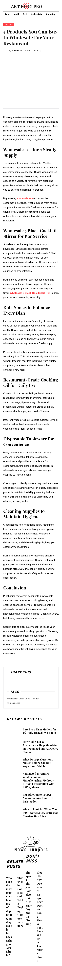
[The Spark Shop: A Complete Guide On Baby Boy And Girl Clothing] (24, 869)
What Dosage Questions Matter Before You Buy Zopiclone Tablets (38, 763)
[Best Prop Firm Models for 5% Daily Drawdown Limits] (11, 731)
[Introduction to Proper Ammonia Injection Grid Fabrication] (11, 798)
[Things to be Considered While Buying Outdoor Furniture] (17, 874)
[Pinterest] (25, 681)
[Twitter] (17, 681)
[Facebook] (10, 681)
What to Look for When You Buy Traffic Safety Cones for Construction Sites (40, 813)
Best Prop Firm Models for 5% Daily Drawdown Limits (40, 731)
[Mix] (33, 681)
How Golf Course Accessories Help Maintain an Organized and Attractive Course (40, 747)
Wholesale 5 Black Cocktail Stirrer (23, 698)
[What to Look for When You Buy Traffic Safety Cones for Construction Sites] (11, 813)
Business (8, 24)
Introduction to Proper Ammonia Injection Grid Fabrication (38, 798)
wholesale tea (13, 703)
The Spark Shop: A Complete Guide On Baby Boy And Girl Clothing (28, 898)
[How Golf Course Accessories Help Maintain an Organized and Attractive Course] (11, 746)
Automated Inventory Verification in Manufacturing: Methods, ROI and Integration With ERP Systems (38, 780)
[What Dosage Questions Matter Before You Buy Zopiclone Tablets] (11, 763)
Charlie (15, 50)
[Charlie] (6, 50)
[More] (40, 681)
